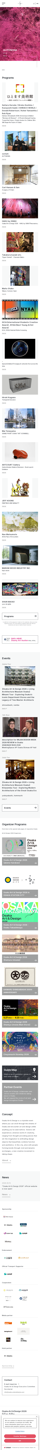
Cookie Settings (20, 1436)
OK (20, 1441)
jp (33, 3)
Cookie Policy (20, 1431)
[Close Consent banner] (36, 1416)
